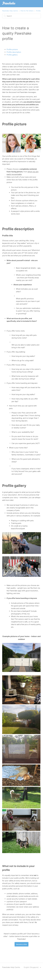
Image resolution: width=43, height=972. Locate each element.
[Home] (9, 5)
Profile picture (12, 49)
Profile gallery (12, 55)
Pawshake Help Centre (10, 11)
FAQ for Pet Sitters (27, 11)
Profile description (14, 52)
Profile (38, 11)
